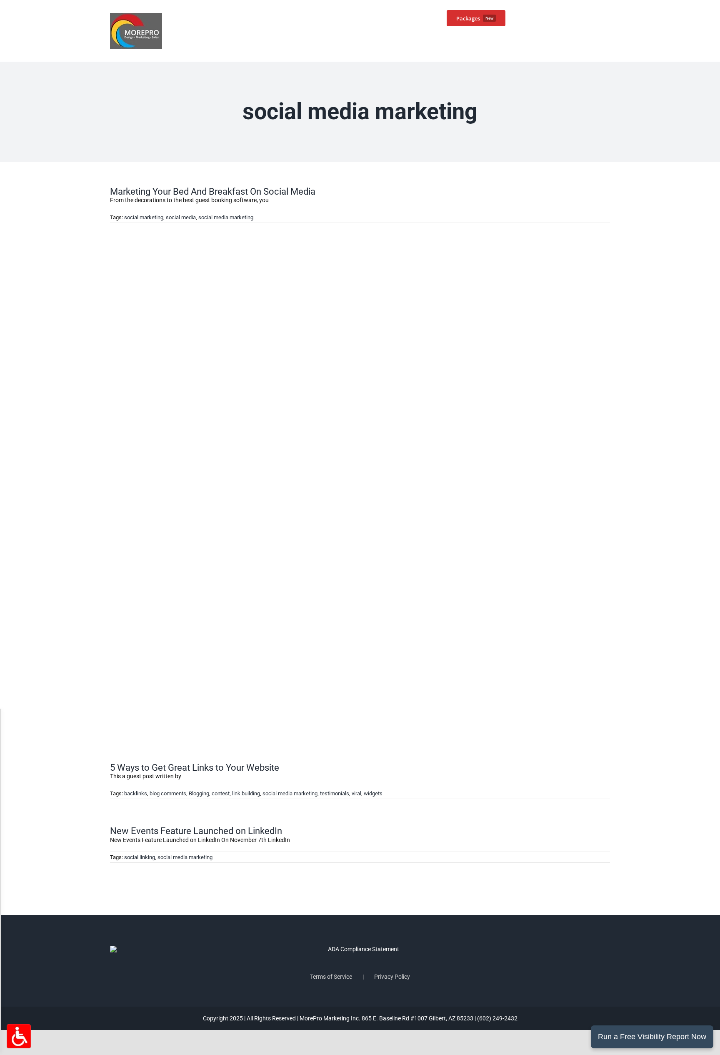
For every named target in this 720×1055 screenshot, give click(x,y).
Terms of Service (331, 976)
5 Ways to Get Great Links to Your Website (194, 767)
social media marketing (225, 217)
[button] (597, 17)
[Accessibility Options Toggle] (18, 1036)
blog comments (168, 793)
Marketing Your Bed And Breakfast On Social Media (212, 191)
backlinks (135, 793)
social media (181, 217)
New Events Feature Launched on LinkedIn (196, 831)
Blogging (199, 793)
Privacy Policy (392, 976)
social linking (139, 857)
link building (246, 793)
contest (221, 793)
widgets (373, 793)
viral (356, 793)
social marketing (143, 217)
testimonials (334, 793)
